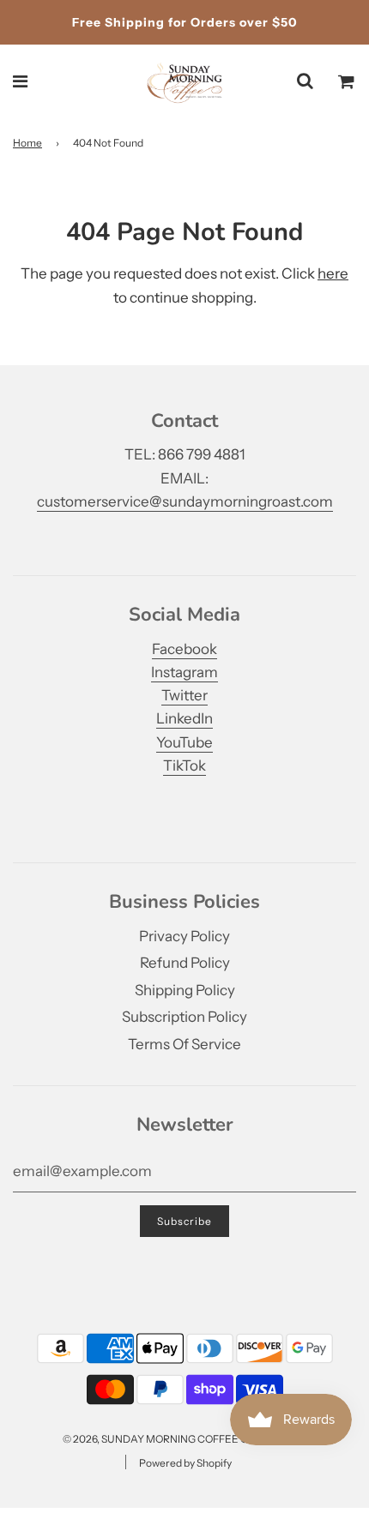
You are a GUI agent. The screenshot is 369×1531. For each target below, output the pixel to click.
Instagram (184, 672)
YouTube (184, 742)
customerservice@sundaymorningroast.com (185, 501)
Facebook (184, 648)
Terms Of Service (184, 1044)
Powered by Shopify (185, 1462)
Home (27, 142)
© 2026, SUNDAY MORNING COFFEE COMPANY (178, 1438)
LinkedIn (184, 718)
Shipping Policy (185, 990)
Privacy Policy (184, 936)
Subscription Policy (184, 1016)
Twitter (184, 695)
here (333, 273)
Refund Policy (185, 962)
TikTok (184, 765)
